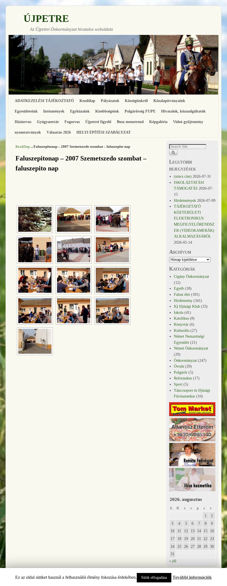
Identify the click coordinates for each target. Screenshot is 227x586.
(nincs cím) (183, 176)
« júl (172, 561)
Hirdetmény (183, 300)
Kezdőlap (87, 100)
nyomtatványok (28, 132)
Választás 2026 (59, 132)
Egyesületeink (26, 111)
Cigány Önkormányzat (191, 276)
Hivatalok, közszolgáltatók (183, 111)
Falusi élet (182, 294)
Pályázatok (110, 100)
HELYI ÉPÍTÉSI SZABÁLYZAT (103, 132)
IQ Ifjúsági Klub (187, 306)
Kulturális (181, 330)
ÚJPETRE (46, 18)
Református (183, 378)
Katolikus (181, 318)
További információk (192, 577)
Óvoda (179, 366)
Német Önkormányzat (191, 348)
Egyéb (179, 288)
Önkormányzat (185, 360)
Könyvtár (181, 324)
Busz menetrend (130, 121)
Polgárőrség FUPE (140, 111)
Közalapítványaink (169, 100)
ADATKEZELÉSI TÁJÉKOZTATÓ (44, 100)
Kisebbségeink (107, 111)
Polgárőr (180, 372)
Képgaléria (158, 121)
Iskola (178, 312)
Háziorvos (23, 121)
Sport (178, 384)
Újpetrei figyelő (98, 121)
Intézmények (54, 111)
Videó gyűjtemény (188, 121)
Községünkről (136, 100)
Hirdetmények (185, 200)
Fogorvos (72, 121)
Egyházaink (80, 111)
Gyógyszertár (48, 121)
